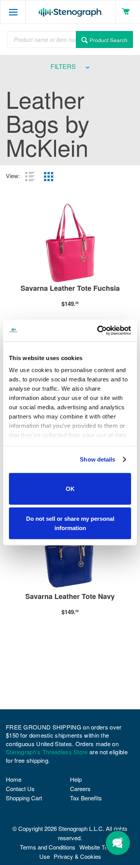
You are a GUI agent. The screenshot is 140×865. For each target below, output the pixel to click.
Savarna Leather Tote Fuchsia (70, 289)
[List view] (30, 176)
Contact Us (20, 788)
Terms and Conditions (47, 847)
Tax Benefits (86, 798)
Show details (97, 459)
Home (13, 779)
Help (76, 779)
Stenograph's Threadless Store (47, 752)
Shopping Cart (24, 798)
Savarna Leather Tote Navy (70, 597)
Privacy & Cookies (77, 856)
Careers (80, 788)
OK (70, 488)
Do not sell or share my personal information (70, 523)
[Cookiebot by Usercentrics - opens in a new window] (98, 331)
